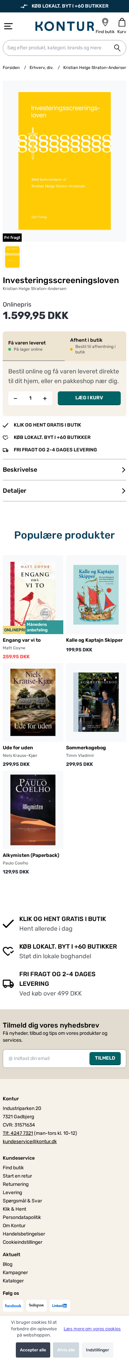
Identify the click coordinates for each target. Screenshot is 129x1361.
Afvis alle (66, 1350)
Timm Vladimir (80, 755)
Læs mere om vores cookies (92, 1328)
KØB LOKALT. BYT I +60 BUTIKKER (70, 6)
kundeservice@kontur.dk (30, 1141)
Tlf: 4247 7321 (18, 1133)
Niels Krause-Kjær (20, 755)
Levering (12, 1192)
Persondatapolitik (22, 1217)
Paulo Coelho (15, 863)
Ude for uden (18, 748)
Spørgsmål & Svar (22, 1201)
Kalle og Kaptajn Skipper (94, 640)
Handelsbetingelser (24, 1234)
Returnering (16, 1184)
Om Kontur (14, 1226)
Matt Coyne (14, 648)
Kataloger (13, 1281)
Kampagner (15, 1272)
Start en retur (17, 1176)
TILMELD (105, 1058)
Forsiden (11, 67)
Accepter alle (33, 1350)
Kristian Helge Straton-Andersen (95, 67)
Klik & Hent (14, 1209)
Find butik (13, 1168)
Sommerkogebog (86, 748)
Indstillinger (97, 1350)
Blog (7, 1264)
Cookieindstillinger (22, 1242)
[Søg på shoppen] (117, 47)
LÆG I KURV (89, 398)
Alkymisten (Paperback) (31, 855)
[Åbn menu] (8, 26)
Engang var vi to (22, 640)
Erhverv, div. (41, 67)
